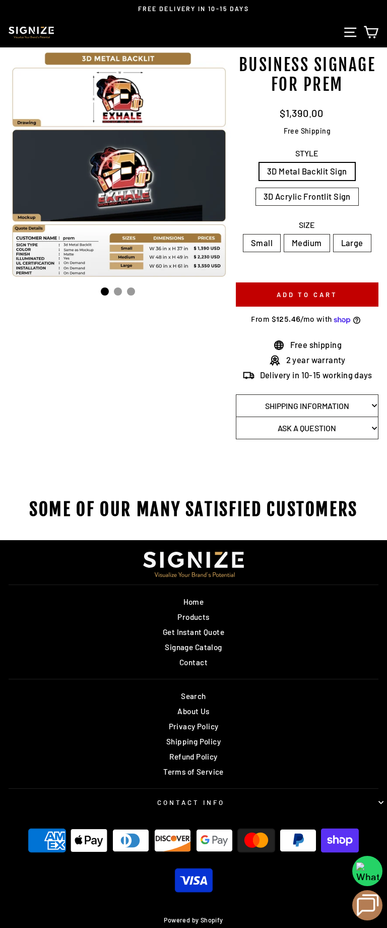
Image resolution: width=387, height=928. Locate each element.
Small (262, 243)
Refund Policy (193, 756)
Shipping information (307, 406)
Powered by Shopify (193, 920)
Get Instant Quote (193, 631)
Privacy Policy (194, 726)
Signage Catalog (193, 647)
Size (307, 224)
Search (193, 696)
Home (193, 601)
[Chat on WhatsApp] (367, 871)
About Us (193, 711)
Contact (193, 662)
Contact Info (191, 802)
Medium (306, 243)
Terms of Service (193, 771)
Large (352, 243)
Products (193, 616)
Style (306, 153)
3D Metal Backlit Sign (307, 171)
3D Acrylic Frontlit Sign (307, 196)
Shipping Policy (193, 741)
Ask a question (307, 428)
